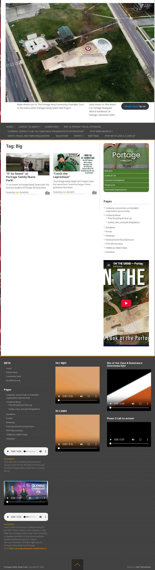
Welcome (108, 171)
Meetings (93, 135)
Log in (9, 368)
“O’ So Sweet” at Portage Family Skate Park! (20, 177)
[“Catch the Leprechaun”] (75, 164)
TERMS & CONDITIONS (116, 247)
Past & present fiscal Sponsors (82, 126)
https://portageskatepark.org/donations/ (28, 548)
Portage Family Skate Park (15, 567)
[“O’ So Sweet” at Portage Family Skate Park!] (27, 164)
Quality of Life (110, 176)
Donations (51, 126)
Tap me (135, 106)
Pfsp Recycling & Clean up (120, 135)
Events (78, 135)
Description (9, 458)
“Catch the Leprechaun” (61, 175)
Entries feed (11, 372)
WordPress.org (13, 380)
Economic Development (114, 180)
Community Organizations (115, 190)
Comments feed (13, 376)
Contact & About (29, 126)
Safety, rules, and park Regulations (29, 135)
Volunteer (62, 135)
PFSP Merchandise (100, 131)
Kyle (17, 192)
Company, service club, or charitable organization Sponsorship (46, 131)
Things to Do (109, 185)
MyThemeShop (143, 567)
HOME (9, 126)
